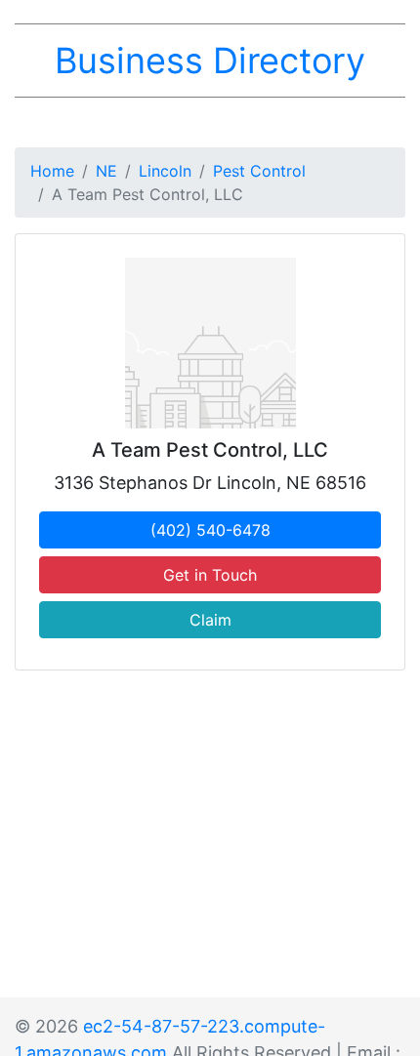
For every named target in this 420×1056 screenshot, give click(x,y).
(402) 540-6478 (210, 530)
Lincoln (165, 171)
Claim (210, 620)
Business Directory (210, 60)
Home (52, 171)
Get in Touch (210, 575)
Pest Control (259, 171)
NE (106, 171)
